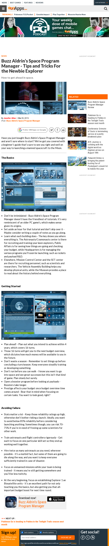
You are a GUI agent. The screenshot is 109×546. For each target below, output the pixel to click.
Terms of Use (63, 543)
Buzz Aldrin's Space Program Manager (23, 121)
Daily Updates (29, 532)
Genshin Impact (43, 15)
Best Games (15, 3)
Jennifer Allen (10, 118)
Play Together (59, 15)
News (4, 3)
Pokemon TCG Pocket (23, 15)
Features (28, 3)
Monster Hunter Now (77, 15)
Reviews (39, 3)
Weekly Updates (48, 532)
